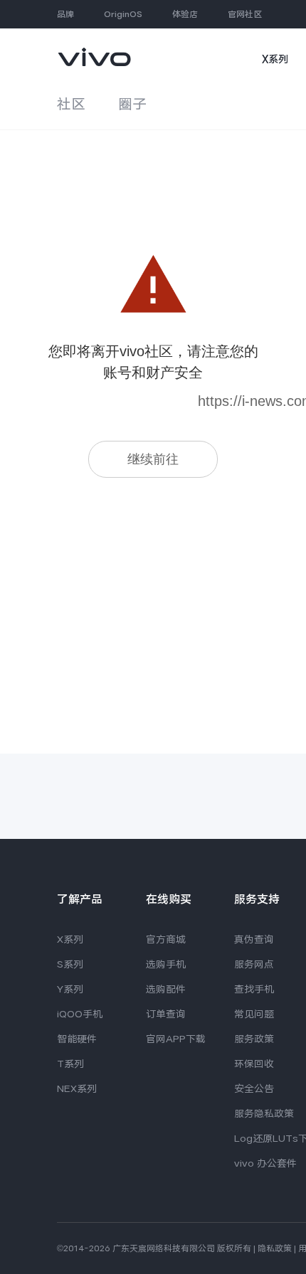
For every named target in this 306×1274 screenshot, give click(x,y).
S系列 (70, 964)
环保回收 (254, 1063)
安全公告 (254, 1088)
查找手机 (254, 989)
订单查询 (166, 1013)
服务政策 (254, 1038)
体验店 (185, 14)
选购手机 (166, 964)
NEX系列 (77, 1088)
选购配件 (166, 989)
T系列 (70, 1063)
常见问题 (254, 1013)
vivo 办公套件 (265, 1163)
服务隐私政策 (264, 1113)
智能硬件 (77, 1038)
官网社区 (245, 14)
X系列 (275, 59)
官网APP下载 (176, 1038)
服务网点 (254, 964)
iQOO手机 (79, 1013)
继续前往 (153, 459)
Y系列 (70, 989)
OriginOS (123, 14)
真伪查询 (254, 939)
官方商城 (166, 939)
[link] (94, 50)
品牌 (65, 14)
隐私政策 (275, 1248)
